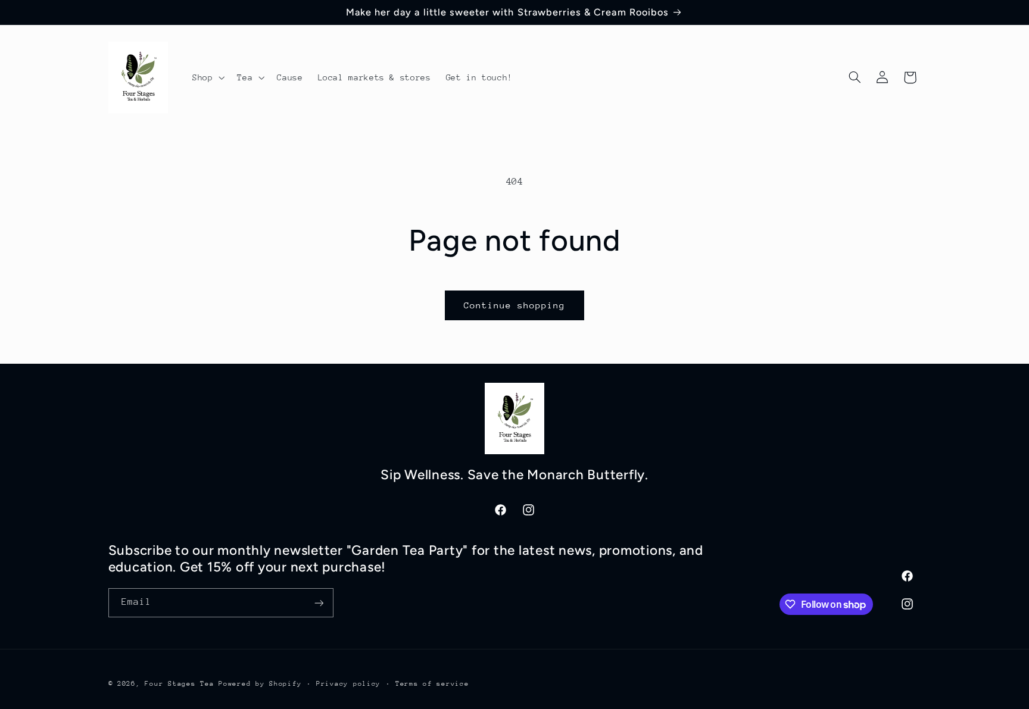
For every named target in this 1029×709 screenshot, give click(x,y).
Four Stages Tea (179, 684)
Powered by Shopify (260, 684)
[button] (207, 77)
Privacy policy (348, 684)
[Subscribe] (318, 602)
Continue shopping (515, 305)
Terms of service (432, 684)
